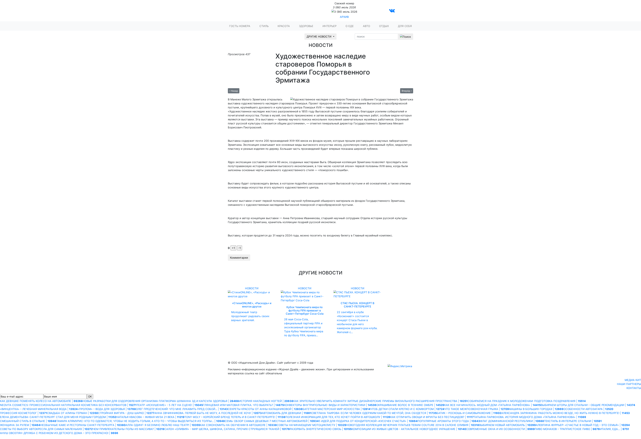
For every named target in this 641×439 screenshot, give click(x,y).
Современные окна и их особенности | (500, 429)
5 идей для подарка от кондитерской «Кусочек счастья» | (368, 421)
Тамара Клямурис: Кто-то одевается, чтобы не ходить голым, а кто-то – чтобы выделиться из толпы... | (140, 421)
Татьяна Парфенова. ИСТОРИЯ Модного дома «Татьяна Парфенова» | (530, 417)
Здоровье (306, 26)
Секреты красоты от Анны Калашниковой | (265, 409)
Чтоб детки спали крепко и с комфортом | (407, 409)
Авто (366, 26)
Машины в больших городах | (536, 409)
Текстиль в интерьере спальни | (573, 421)
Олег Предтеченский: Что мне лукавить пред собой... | (182, 409)
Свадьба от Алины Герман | (72, 413)
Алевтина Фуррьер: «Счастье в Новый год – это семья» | (583, 425)
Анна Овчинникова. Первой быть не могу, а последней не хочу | (208, 413)
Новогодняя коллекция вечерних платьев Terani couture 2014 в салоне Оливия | (412, 425)
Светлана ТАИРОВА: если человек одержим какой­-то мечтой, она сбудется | (374, 413)
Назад (234, 90)
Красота (284, 26)
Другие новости (319, 36)
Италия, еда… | (614, 429)
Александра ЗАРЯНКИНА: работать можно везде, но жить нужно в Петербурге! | (565, 413)
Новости (251, 288)
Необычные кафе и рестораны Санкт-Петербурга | (83, 425)
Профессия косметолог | (23, 413)
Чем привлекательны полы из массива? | (128, 429)
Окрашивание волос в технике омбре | (410, 405)
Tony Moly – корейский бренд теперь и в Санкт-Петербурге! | (234, 417)
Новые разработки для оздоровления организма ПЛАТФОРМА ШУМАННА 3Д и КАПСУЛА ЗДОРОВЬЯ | (161, 401)
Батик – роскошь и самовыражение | (469, 413)
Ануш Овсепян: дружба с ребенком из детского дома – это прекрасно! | (59, 433)
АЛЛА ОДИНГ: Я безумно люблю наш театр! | (163, 425)
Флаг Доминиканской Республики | (512, 421)
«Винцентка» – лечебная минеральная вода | (39, 409)
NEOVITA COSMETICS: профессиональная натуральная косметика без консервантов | (68, 405)
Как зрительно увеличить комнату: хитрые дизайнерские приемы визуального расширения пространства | (380, 401)
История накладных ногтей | (266, 401)
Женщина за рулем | (20, 425)
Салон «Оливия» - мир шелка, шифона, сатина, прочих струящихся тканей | (227, 429)
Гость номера (239, 26)
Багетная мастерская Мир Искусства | (336, 409)
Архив (344, 17)
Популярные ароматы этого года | (448, 421)
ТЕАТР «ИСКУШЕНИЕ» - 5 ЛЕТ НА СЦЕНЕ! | (170, 405)
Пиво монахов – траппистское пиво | (567, 429)
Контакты (633, 388)
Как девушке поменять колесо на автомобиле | (41, 401)
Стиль (264, 26)
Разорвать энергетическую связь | (321, 429)
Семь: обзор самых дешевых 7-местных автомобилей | (272, 421)
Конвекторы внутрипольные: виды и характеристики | (330, 405)
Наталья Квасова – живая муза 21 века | (150, 417)
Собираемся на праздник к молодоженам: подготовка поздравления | (527, 401)
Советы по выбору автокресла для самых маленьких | (46, 429)
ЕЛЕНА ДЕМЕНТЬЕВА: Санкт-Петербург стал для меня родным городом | (58, 417)
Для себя (405, 26)
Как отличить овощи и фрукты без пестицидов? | (432, 417)
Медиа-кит (633, 380)
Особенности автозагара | (588, 409)
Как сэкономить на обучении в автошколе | (238, 425)
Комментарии (239, 257)
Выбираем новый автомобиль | (507, 425)
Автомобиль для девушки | (286, 413)
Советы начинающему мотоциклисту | (311, 425)
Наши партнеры (629, 384)
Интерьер (330, 26)
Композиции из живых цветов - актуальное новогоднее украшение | (409, 429)
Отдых (384, 26)
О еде (350, 26)
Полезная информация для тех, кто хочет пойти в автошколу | (337, 417)
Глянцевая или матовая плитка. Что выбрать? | (243, 405)
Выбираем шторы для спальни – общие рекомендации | (588, 405)
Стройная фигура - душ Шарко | (126, 413)
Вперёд (406, 90)
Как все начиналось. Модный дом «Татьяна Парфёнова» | (492, 405)
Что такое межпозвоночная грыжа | (476, 409)
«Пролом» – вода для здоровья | (107, 409)
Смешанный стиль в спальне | (28, 421)
